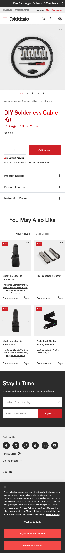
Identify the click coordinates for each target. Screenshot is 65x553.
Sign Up (50, 413)
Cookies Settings (32, 522)
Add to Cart (44, 150)
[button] (27, 93)
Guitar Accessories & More (16, 101)
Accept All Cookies (32, 545)
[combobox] (31, 402)
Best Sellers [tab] (42, 233)
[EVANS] (7, 10)
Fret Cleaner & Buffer (49, 275)
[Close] (5, 487)
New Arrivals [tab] (23, 233)
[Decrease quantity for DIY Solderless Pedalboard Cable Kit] (8, 150)
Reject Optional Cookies (32, 533)
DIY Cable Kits (45, 101)
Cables (34, 101)
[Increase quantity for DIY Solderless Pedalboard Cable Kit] (22, 150)
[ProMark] (22, 10)
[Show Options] (59, 402)
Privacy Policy (27, 507)
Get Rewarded (54, 9)
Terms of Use (32, 511)
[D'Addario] (19, 19)
